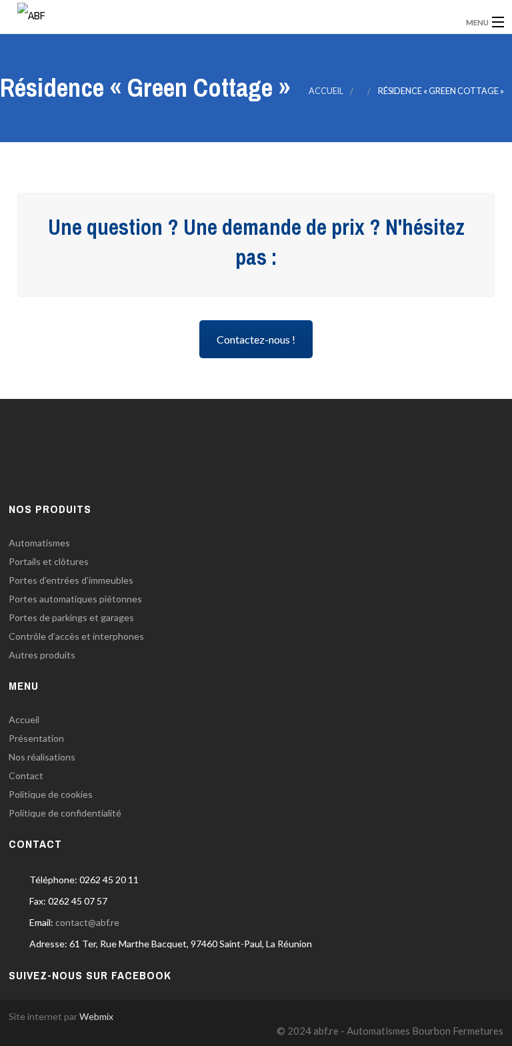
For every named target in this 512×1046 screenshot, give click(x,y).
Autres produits (42, 654)
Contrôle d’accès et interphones (76, 636)
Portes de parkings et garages (71, 617)
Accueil (326, 91)
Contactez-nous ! (256, 339)
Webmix (96, 1016)
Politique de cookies (51, 794)
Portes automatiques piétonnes (75, 598)
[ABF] (197, 13)
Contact (26, 775)
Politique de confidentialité (65, 813)
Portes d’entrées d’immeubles (71, 580)
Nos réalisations (42, 756)
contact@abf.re (87, 922)
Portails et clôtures (49, 561)
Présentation (36, 738)
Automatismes (39, 542)
